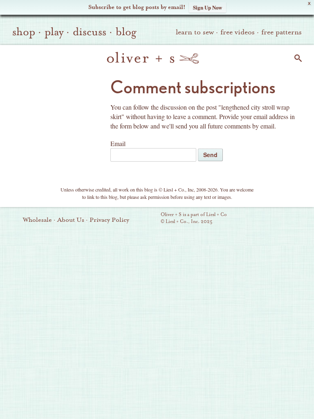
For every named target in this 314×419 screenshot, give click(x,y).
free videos (237, 32)
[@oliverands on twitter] (288, 219)
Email (118, 143)
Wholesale (37, 220)
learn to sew (195, 32)
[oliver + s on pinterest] (246, 219)
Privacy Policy (109, 220)
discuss (89, 32)
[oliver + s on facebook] (274, 219)
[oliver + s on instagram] (302, 219)
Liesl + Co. (149, 218)
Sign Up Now (207, 7)
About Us (70, 220)
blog (126, 32)
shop (23, 32)
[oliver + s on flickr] (260, 219)
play (54, 32)
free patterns (281, 32)
